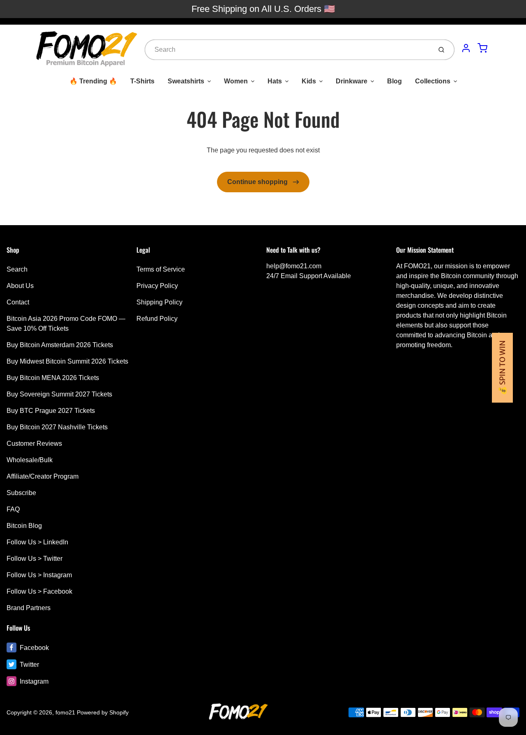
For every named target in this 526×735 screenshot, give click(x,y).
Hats (275, 81)
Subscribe (21, 492)
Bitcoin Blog (24, 525)
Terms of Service (160, 269)
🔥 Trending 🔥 (93, 81)
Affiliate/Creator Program (42, 476)
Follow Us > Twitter (34, 558)
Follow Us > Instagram (39, 574)
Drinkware (351, 81)
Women (236, 81)
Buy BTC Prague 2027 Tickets (51, 410)
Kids (309, 81)
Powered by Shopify (103, 712)
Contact (18, 302)
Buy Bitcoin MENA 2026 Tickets (53, 377)
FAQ (13, 509)
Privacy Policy (157, 285)
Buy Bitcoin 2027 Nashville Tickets (57, 427)
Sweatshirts (186, 81)
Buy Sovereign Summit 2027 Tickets (59, 394)
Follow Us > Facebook (39, 591)
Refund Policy (157, 318)
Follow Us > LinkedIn (37, 542)
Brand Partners (29, 607)
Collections (432, 81)
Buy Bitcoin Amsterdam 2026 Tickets (60, 344)
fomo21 (65, 712)
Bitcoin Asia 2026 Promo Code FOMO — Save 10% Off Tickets (66, 323)
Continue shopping (258, 181)
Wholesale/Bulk (30, 459)
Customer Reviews (34, 443)
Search (17, 269)
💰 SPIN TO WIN (502, 367)
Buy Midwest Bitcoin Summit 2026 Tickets (67, 361)
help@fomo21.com (293, 266)
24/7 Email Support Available (308, 275)
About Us (20, 285)
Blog (394, 81)
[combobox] (287, 49)
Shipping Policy (159, 302)
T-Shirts (142, 81)
